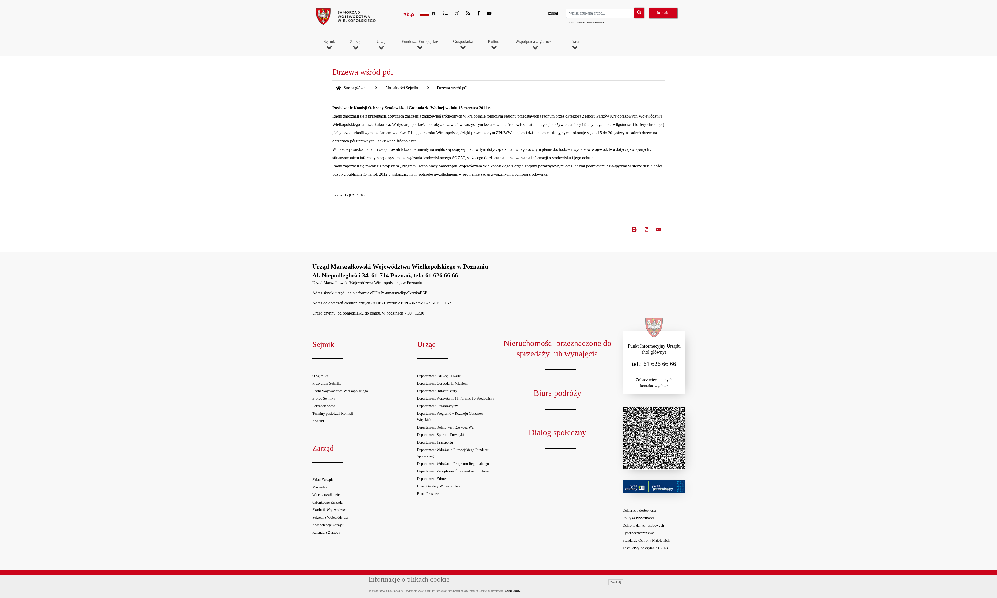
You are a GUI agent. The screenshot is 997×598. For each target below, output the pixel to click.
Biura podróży (557, 393)
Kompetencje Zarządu (328, 525)
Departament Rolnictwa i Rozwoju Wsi (445, 427)
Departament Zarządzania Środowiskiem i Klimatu (454, 471)
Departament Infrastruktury (437, 391)
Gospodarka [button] (463, 41)
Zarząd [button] (355, 41)
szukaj (553, 13)
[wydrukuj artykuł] (634, 227)
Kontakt (318, 421)
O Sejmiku (320, 376)
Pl (434, 14)
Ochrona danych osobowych (643, 525)
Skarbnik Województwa (329, 510)
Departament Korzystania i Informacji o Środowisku (455, 398)
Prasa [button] (574, 41)
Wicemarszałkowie (326, 495)
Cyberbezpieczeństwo (638, 533)
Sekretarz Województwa (330, 517)
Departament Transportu (435, 442)
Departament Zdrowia (433, 479)
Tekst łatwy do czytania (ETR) (645, 548)
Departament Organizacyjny (437, 406)
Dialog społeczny (557, 432)
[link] (658, 229)
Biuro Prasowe (428, 494)
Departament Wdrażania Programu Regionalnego (453, 464)
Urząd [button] (381, 41)
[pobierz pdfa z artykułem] (646, 229)
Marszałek (319, 487)
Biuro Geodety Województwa (438, 486)
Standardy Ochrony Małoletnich (646, 540)
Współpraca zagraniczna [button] (535, 41)
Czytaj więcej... (513, 590)
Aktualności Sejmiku (402, 88)
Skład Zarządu (323, 480)
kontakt (663, 13)
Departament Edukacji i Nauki (439, 376)
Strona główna (354, 88)
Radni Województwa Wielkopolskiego (340, 391)
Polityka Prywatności (638, 518)
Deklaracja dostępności (639, 510)
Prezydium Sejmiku (326, 383)
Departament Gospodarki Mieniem (442, 383)
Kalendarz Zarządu (326, 532)
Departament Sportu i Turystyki (440, 435)
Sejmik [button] (329, 41)
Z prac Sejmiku (323, 398)
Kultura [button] (494, 41)
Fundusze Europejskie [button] (420, 41)
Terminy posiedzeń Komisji (332, 414)
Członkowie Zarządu (327, 502)
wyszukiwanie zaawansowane (586, 22)
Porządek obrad (323, 406)
